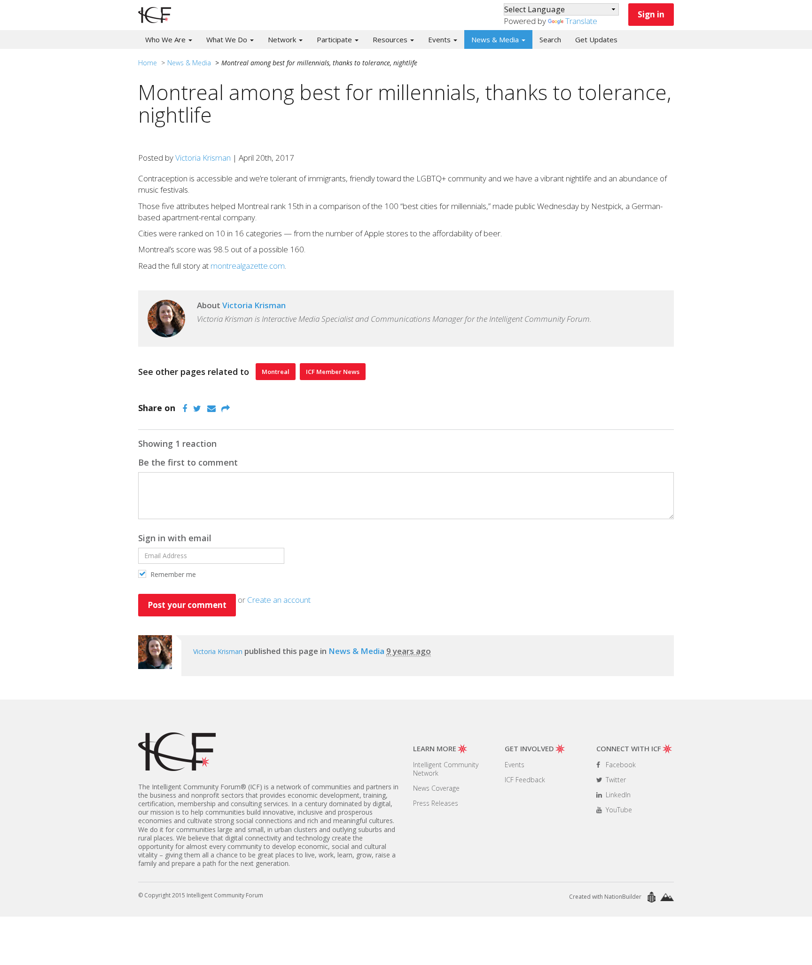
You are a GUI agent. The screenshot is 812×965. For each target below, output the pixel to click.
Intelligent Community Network (445, 769)
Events (514, 764)
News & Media (189, 62)
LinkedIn (617, 794)
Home (147, 62)
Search (550, 39)
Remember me (172, 574)
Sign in (651, 14)
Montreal (275, 371)
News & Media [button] (496, 39)
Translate (581, 21)
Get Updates (596, 39)
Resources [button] (391, 39)
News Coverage (436, 788)
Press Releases (435, 803)
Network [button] (283, 39)
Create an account (279, 599)
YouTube (618, 809)
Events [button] (440, 39)
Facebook (620, 764)
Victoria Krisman (203, 157)
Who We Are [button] (166, 39)
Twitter (615, 779)
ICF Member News (332, 371)
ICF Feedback (525, 779)
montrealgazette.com (248, 265)
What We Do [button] (227, 39)
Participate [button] (335, 39)
